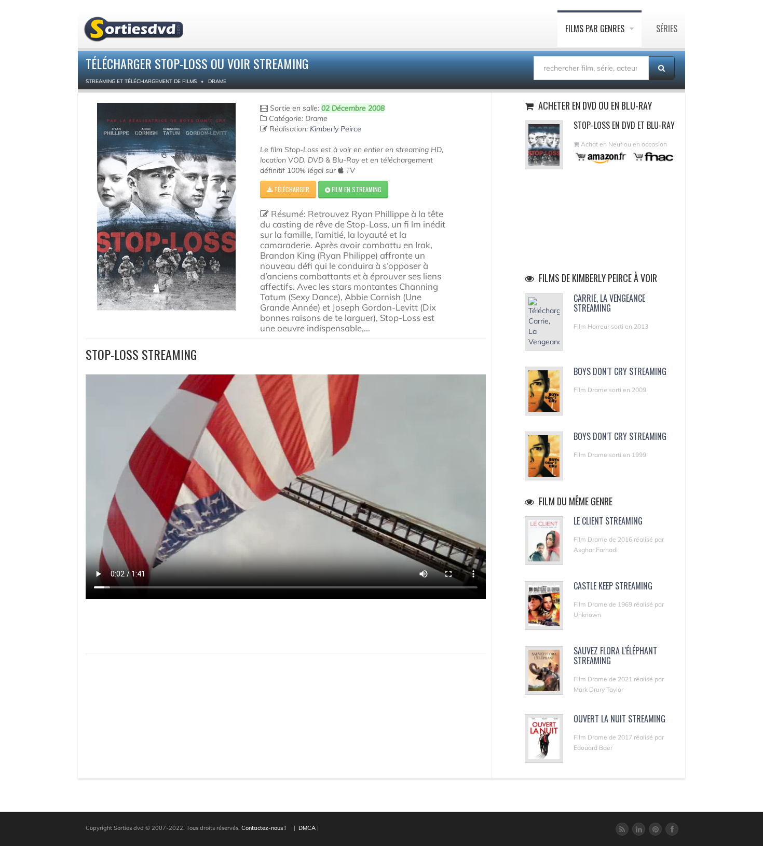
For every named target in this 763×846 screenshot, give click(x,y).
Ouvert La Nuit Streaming (619, 719)
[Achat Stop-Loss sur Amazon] (601, 156)
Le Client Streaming (608, 521)
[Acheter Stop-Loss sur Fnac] (652, 156)
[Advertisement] (146, 624)
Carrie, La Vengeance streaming (609, 303)
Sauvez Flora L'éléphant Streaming (615, 655)
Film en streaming (356, 189)
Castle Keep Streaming (613, 586)
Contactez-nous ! (263, 827)
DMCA (307, 827)
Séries (666, 28)
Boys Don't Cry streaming (620, 371)
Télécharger (290, 189)
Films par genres (595, 28)
